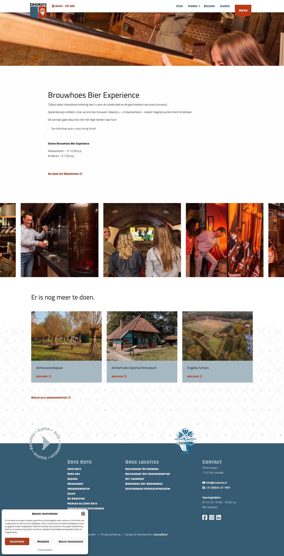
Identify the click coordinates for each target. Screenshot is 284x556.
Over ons (73, 474)
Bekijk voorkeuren (71, 541)
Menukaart (75, 483)
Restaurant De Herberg (142, 469)
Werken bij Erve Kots (82, 503)
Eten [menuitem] (179, 6)
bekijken (42, 376)
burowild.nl (160, 534)
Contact (73, 513)
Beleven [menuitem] (209, 6)
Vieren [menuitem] (192, 6)
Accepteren (17, 541)
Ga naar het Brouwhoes (63, 173)
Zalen (71, 493)
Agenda (72, 478)
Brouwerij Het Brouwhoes (144, 483)
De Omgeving (76, 498)
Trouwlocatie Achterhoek (85, 508)
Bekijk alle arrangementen (49, 397)
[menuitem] (243, 11)
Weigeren (43, 541)
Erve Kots (74, 469)
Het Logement (134, 478)
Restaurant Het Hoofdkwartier (147, 474)
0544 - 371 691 (65, 6)
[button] (83, 513)
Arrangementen (78, 488)
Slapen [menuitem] (225, 6)
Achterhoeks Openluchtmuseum (147, 488)
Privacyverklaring (45, 549)
